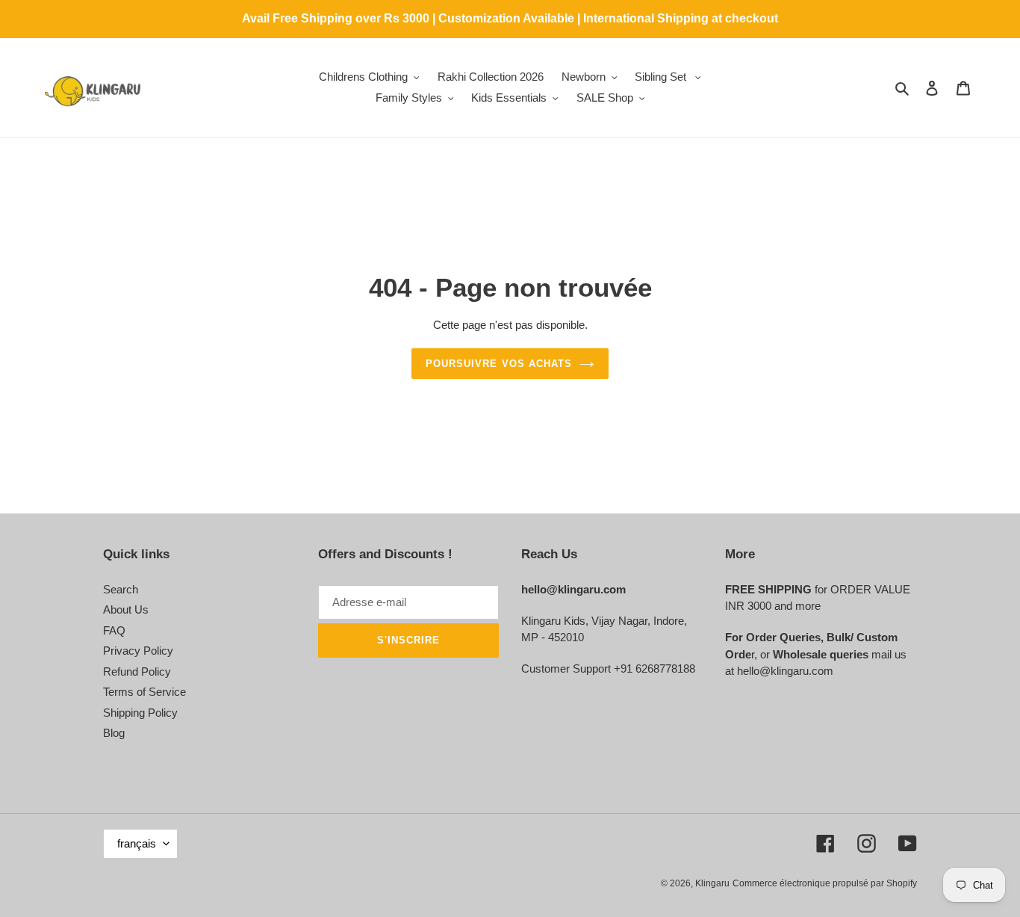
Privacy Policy (138, 650)
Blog (114, 732)
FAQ (114, 630)
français (136, 843)
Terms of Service (144, 691)
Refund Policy (137, 671)
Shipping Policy (140, 712)
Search (120, 589)
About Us (126, 609)
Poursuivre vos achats (499, 363)
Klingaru (712, 883)
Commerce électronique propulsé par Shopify (825, 883)
